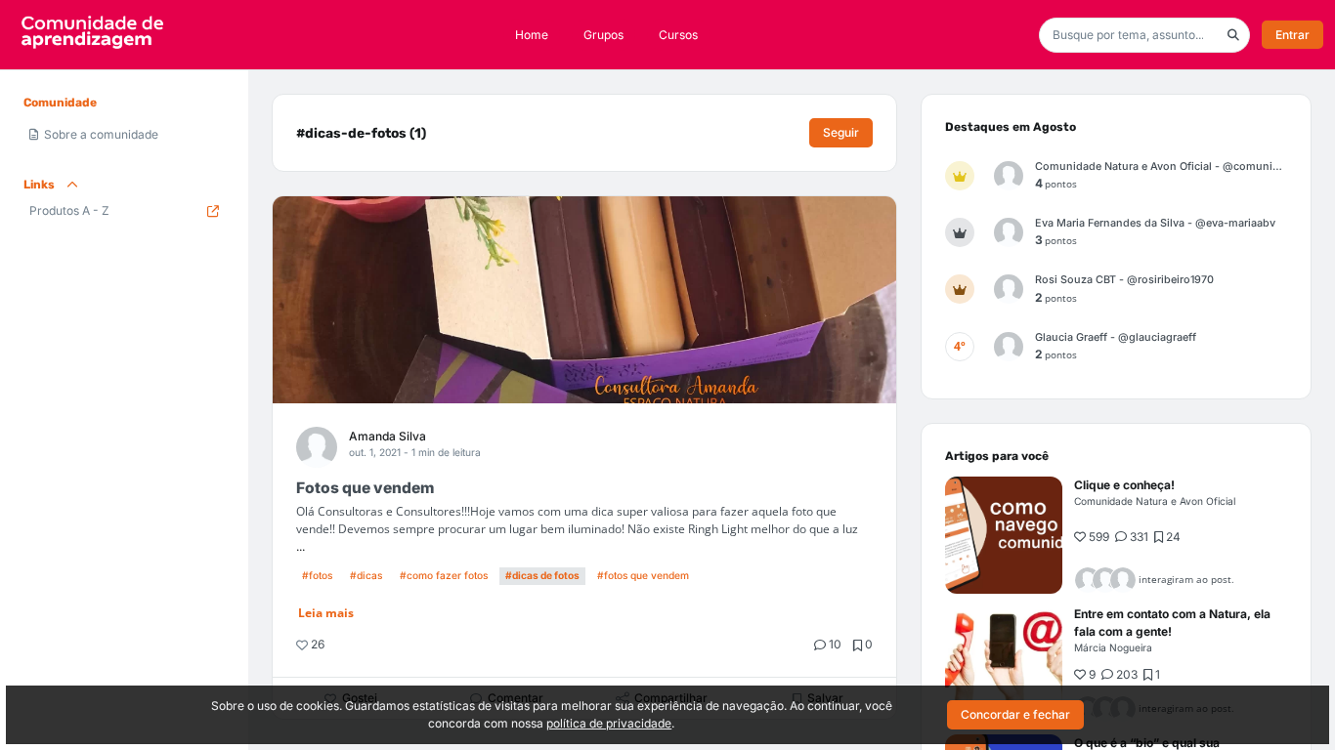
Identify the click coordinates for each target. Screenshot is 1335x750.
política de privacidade (608, 723)
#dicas (366, 575)
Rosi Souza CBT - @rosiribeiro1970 (1124, 279)
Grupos (603, 34)
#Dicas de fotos (542, 575)
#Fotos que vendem (643, 575)
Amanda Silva (387, 436)
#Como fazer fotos (444, 575)
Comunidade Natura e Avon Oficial (1154, 501)
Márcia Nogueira (1113, 647)
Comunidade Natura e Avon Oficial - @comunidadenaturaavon (1161, 166)
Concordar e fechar (1015, 714)
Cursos (678, 34)
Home (531, 34)
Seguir (841, 132)
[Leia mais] (1003, 535)
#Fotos (317, 575)
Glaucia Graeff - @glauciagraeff (1115, 337)
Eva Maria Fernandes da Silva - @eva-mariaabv (1155, 223)
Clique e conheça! (1124, 485)
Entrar (1292, 34)
